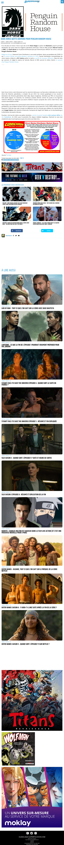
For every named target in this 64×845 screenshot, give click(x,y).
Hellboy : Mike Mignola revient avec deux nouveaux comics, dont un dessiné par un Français (14, 203)
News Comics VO (18, 41)
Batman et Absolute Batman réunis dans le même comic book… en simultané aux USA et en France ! (15, 223)
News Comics (9, 41)
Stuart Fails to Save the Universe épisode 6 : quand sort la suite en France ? (29, 384)
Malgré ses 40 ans (7, 54)
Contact (32, 842)
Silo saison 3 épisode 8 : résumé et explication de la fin (24, 494)
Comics (3, 41)
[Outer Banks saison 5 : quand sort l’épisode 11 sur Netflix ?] (32, 625)
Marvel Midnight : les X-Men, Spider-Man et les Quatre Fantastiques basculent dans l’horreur (46, 223)
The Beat (8, 155)
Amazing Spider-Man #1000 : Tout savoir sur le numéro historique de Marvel (46, 203)
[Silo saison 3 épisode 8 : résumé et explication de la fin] (32, 476)
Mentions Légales (32, 838)
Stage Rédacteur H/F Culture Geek (32, 843)
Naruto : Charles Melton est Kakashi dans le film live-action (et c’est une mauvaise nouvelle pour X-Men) (31, 532)
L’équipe (32, 841)
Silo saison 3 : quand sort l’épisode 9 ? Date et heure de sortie (27, 458)
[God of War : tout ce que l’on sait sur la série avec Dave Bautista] (32, 289)
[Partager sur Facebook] (17, 230)
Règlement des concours (32, 844)
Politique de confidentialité (32, 839)
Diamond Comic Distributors (11, 159)
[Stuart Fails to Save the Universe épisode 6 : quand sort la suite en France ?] (32, 364)
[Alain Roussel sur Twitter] (16, 236)
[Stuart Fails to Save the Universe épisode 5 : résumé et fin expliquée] (32, 402)
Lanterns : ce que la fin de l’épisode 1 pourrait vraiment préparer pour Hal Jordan (30, 345)
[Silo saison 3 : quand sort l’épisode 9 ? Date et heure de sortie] (32, 439)
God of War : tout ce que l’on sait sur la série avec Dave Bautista (28, 308)
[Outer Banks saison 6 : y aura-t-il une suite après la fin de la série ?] (32, 589)
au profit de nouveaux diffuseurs (43, 58)
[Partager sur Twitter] (47, 230)
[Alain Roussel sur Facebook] (13, 236)
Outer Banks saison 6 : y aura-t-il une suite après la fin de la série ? (29, 607)
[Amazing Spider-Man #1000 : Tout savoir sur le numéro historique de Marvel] (47, 194)
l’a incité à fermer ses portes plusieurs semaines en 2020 (21, 56)
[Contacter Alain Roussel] (19, 236)
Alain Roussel (6, 43)
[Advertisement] (32, 77)
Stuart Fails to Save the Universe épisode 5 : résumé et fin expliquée (29, 421)
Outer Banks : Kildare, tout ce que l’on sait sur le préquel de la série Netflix (29, 570)
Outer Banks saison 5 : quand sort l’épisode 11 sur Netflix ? (26, 644)
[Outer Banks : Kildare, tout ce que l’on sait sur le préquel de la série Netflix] (32, 550)
